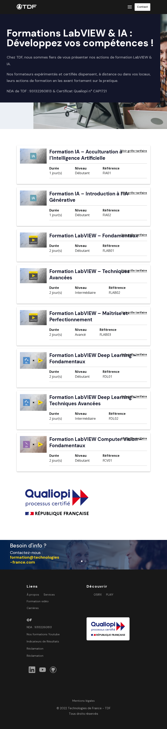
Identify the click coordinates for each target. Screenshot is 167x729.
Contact (142, 7)
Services (49, 594)
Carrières (33, 608)
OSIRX (98, 594)
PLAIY (109, 594)
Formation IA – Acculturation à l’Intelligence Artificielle (85, 155)
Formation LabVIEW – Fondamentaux (93, 235)
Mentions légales (83, 701)
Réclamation (35, 648)
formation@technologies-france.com (34, 560)
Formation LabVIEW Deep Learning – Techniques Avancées (92, 400)
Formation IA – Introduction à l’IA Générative (88, 197)
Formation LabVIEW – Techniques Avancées (89, 274)
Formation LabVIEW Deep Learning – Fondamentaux (92, 358)
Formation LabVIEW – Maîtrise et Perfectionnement (88, 316)
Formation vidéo (38, 601)
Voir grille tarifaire (134, 151)
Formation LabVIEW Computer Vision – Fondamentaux (95, 442)
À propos (33, 594)
